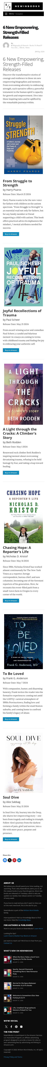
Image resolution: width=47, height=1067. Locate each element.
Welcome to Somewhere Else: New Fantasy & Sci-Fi (26, 996)
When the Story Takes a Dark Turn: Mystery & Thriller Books (26, 958)
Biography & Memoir (20, 45)
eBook (22, 47)
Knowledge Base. (24, 920)
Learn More (38, 928)
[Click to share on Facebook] (5, 860)
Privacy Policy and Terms (13, 1057)
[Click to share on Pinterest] (14, 860)
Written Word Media (31, 910)
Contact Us (8, 943)
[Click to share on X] (10, 860)
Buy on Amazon (11, 234)
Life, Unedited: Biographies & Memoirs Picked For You (24, 1009)
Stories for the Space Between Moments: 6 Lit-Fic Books (24, 984)
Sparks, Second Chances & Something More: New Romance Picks (25, 971)
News (27, 47)
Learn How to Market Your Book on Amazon (20, 936)
